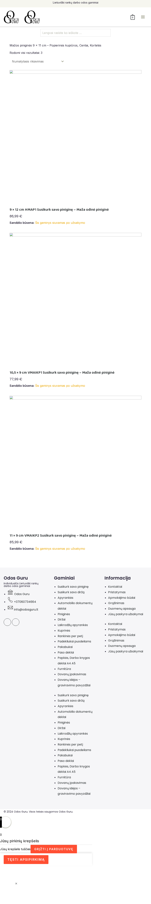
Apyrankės (65, 598)
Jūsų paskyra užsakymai (125, 614)
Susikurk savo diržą (71, 592)
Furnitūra (64, 669)
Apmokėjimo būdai (121, 598)
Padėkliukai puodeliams (74, 641)
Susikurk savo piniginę (73, 587)
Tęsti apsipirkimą (26, 859)
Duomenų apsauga (122, 608)
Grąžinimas (116, 603)
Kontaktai (115, 587)
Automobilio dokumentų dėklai (75, 606)
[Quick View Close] (16, 883)
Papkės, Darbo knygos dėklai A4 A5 (74, 660)
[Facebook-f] (7, 622)
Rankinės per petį (70, 636)
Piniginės (64, 614)
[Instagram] (15, 622)
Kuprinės (64, 630)
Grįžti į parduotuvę (53, 849)
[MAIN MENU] (142, 17)
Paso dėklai (66, 652)
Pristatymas (117, 592)
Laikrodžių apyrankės (73, 625)
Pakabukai (65, 647)
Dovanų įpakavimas (72, 674)
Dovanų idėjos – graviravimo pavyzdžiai (74, 682)
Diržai (61, 619)
